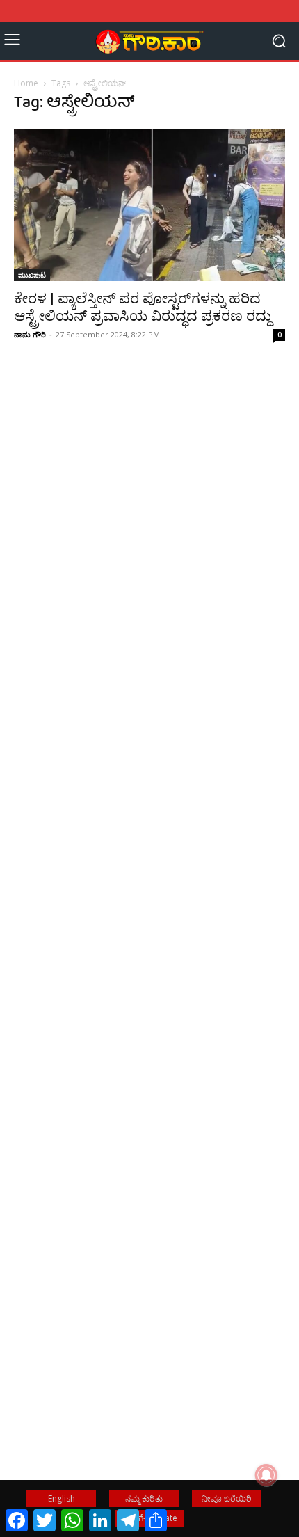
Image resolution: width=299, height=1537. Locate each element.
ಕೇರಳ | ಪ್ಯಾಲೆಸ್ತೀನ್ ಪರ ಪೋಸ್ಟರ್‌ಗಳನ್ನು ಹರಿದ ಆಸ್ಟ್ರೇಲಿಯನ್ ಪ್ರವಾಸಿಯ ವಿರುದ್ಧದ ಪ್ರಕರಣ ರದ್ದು (142, 307)
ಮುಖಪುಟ (32, 275)
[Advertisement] (149, 582)
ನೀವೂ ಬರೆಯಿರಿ (227, 1498)
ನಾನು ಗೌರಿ (30, 334)
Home (26, 83)
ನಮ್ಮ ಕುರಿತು (144, 1498)
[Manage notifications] (266, 1475)
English (61, 1498)
